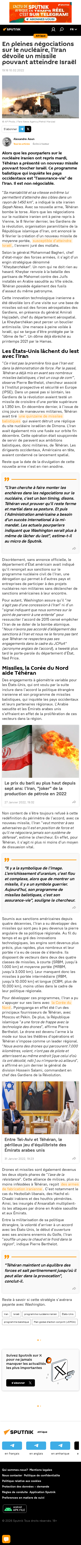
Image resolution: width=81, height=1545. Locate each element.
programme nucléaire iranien (40, 1314)
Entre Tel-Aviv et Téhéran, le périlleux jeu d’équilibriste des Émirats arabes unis (35, 1145)
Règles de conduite (15, 1492)
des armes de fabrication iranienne (41, 1186)
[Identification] (53, 29)
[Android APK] (15, 1509)
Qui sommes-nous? (15, 1470)
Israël (16, 1314)
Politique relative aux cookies (21, 1481)
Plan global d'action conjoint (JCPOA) (55, 1321)
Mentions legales (40, 1470)
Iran (6, 1314)
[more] (74, 548)
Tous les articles (22, 143)
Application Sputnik (42, 1492)
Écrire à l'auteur (41, 143)
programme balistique (16, 1321)
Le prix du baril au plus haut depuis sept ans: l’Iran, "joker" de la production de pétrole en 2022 (40, 788)
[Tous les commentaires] (6, 1539)
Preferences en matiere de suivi (23, 1497)
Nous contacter (12, 1475)
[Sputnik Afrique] (12, 31)
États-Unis (68, 1314)
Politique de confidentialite (42, 1475)
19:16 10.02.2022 (13, 70)
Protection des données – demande (25, 1486)
